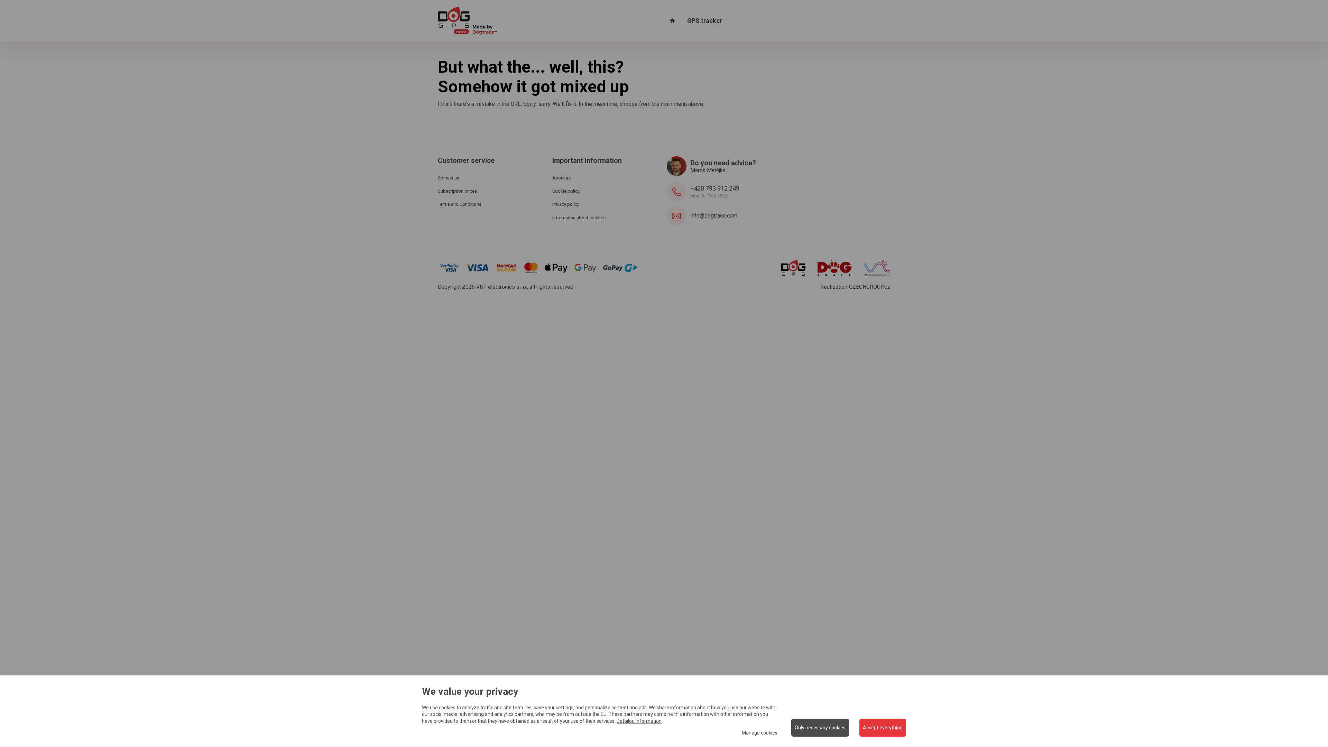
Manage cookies (759, 733)
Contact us (448, 178)
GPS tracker (704, 20)
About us (561, 178)
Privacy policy (565, 204)
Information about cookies (579, 217)
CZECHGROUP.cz (869, 287)
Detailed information (639, 721)
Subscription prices (457, 191)
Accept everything (883, 727)
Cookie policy (566, 191)
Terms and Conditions (459, 204)
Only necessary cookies (820, 727)
